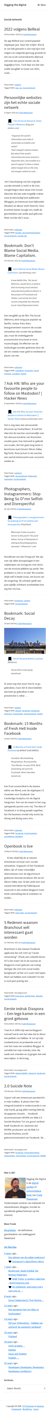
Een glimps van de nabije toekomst (26, 1257)
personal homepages (31, 232)
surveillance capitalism (13, 836)
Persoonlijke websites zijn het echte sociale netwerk (23, 102)
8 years (8, 1296)
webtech (18, 473)
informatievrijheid (31, 1152)
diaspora (32, 1073)
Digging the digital (15, 4)
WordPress (27, 1409)
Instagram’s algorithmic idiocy (28, 1261)
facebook (29, 370)
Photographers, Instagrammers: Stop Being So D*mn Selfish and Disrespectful (23, 496)
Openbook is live (18, 846)
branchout (19, 996)
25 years (8, 1363)
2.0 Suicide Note (18, 1085)
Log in (36, 1409)
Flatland (12, 1336)
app (16, 88)
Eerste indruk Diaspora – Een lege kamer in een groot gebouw (24, 1013)
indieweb (18, 229)
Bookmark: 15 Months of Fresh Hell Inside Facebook (23, 728)
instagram (18, 600)
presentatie (18, 714)
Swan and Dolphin (17, 1353)
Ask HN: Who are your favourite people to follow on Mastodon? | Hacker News (25, 415)
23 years (8, 1332)
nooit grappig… (16, 1345)
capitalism (19, 370)
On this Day (10, 1247)
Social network (29, 88)
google (18, 232)
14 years (8, 1319)
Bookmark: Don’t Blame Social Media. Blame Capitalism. (21, 250)
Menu (43, 4)
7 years (8, 1266)
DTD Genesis (28, 1406)
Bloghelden (10, 1230)
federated (32, 476)
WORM (43, 1156)
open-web (19, 913)
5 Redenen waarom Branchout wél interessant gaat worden (21, 930)
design (18, 710)
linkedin (39, 996)
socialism (16, 373)
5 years (8, 1253)
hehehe (12, 1349)
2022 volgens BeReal (22, 29)
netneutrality (9, 1156)
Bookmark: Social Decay (19, 616)
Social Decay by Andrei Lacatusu (28, 658)
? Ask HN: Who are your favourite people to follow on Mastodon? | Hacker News (24, 391)
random (17, 84)
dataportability (21, 1073)
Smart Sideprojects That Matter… (26, 1300)
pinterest (8, 714)
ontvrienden (21, 1156)
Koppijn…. (13, 1357)
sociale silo (22, 236)
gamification (30, 996)
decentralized (21, 476)
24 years (8, 1341)
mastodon (8, 479)
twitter (24, 373)
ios (20, 88)
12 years (8, 1305)
